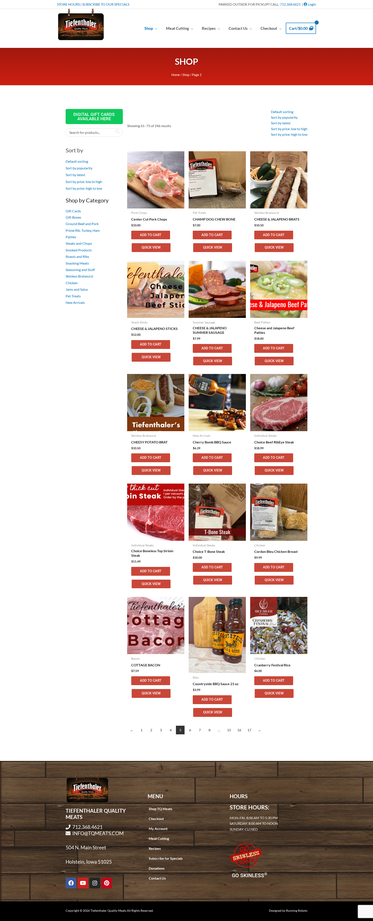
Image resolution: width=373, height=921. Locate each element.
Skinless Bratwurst (79, 276)
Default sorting (77, 161)
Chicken (72, 283)
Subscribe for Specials (166, 858)
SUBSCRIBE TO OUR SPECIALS (105, 4)
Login (311, 4)
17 (249, 730)
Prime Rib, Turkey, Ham (83, 230)
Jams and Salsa (77, 289)
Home (175, 75)
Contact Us (157, 878)
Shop (185, 75)
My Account (158, 828)
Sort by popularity (79, 168)
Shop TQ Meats (160, 809)
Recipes (155, 848)
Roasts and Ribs (77, 256)
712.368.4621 (290, 4)
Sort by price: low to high (84, 182)
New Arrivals (75, 302)
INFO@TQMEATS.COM (98, 833)
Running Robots (296, 910)
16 (239, 730)
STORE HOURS (68, 4)
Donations (156, 868)
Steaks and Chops (79, 243)
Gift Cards (73, 211)
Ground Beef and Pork (82, 224)
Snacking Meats (77, 263)
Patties (71, 237)
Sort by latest (75, 175)
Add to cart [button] (150, 235)
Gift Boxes (73, 217)
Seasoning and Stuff (80, 270)
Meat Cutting (159, 838)
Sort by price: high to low (84, 188)
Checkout (156, 819)
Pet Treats (73, 296)
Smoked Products (79, 250)
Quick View (151, 247)
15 (229, 730)
